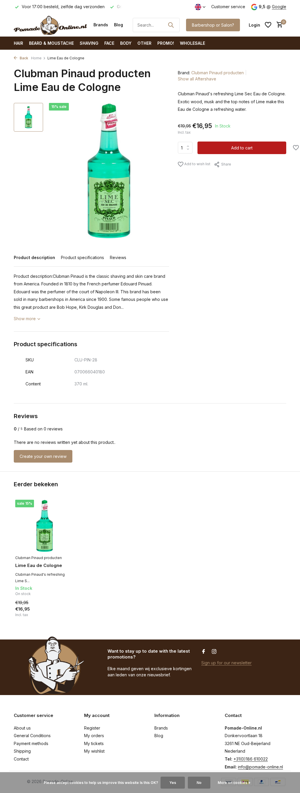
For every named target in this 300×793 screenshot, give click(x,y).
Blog (118, 24)
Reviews (118, 257)
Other (144, 43)
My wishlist (94, 751)
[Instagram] (214, 651)
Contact (21, 758)
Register (92, 727)
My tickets (94, 743)
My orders (94, 735)
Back (23, 58)
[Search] (170, 25)
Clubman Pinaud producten (217, 72)
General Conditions (32, 735)
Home (36, 58)
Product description (34, 257)
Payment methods (31, 743)
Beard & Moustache (51, 43)
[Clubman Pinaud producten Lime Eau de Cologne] (44, 526)
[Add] (63, 615)
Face (109, 43)
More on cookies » (234, 782)
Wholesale (192, 43)
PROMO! (165, 43)
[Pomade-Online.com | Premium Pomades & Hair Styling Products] (50, 25)
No (199, 782)
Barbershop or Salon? (213, 25)
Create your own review (43, 456)
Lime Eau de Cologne (38, 565)
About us (22, 727)
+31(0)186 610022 (250, 758)
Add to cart (242, 147)
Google (279, 6)
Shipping (22, 751)
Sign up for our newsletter (226, 662)
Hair (18, 43)
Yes (172, 782)
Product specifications (82, 257)
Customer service (228, 6)
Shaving (89, 43)
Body (126, 43)
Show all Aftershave (197, 78)
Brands (100, 24)
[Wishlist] (268, 25)
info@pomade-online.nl (260, 766)
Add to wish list (196, 164)
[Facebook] (203, 651)
